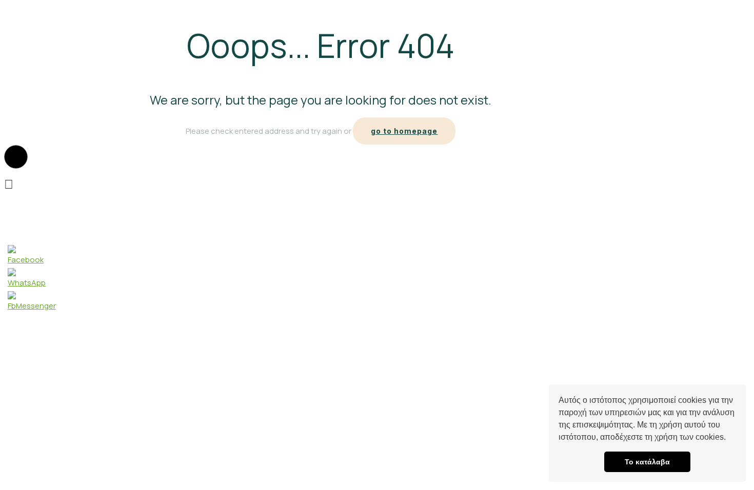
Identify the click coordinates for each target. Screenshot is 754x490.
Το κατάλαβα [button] (647, 462)
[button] (729, 438)
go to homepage (404, 131)
